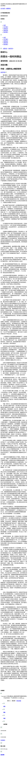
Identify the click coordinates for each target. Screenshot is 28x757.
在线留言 (3, 740)
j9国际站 (5, 48)
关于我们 (5, 27)
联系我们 (5, 32)
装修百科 (5, 30)
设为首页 (3, 8)
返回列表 (3, 72)
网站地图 (18, 700)
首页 (4, 25)
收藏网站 (8, 8)
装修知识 (5, 28)
